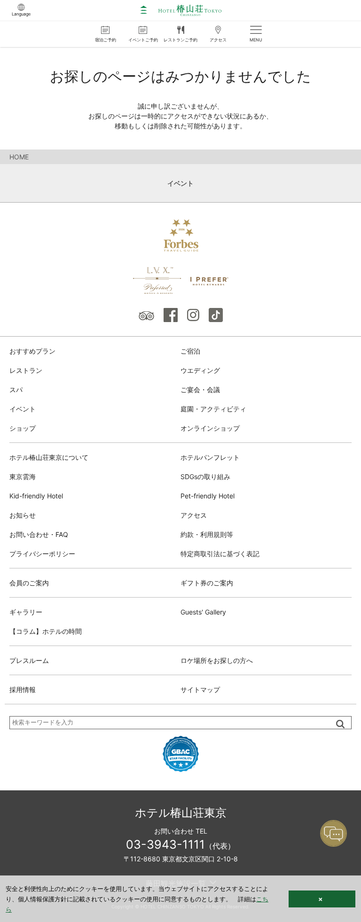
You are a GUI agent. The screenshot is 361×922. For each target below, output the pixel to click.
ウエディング (200, 370)
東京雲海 (22, 477)
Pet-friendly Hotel (207, 496)
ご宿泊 (190, 351)
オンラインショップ (210, 428)
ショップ (22, 428)
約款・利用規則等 (206, 534)
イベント (22, 409)
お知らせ (22, 515)
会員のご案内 (29, 583)
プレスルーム (29, 660)
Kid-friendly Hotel (36, 496)
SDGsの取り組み (205, 477)
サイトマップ (200, 689)
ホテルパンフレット (210, 457)
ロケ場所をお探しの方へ (216, 660)
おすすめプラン (32, 351)
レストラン (25, 370)
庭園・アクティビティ (213, 409)
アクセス (193, 515)
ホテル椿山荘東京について (48, 457)
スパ (16, 390)
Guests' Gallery (203, 612)
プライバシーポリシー (42, 554)
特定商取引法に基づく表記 (219, 554)
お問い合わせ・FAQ (38, 534)
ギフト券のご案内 (206, 583)
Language (21, 13)
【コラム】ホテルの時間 (45, 631)
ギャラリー (25, 612)
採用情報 (22, 689)
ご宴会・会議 (200, 390)
